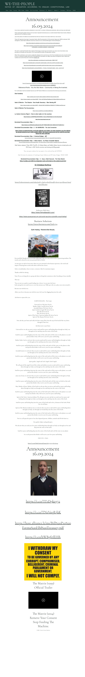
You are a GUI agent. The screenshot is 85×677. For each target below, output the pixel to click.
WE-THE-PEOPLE (20, 3)
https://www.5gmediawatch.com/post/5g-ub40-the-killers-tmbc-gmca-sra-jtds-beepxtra (43, 65)
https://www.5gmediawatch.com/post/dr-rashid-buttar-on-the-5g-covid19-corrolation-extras (43, 62)
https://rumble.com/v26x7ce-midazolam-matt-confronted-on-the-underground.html (43, 161)
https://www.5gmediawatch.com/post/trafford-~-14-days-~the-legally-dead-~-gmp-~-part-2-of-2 (43, 68)
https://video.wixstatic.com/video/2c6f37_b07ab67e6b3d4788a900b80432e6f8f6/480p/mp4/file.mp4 (43, 142)
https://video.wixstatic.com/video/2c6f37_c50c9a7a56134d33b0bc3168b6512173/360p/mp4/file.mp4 (42, 105)
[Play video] (43, 477)
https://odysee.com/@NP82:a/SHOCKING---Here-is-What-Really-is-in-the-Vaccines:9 (43, 116)
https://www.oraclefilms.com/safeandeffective (43, 110)
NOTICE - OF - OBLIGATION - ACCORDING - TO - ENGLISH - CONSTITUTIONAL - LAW (37, 7)
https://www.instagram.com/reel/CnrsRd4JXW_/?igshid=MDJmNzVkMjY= (43, 138)
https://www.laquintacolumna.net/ (43, 119)
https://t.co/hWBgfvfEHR (43, 537)
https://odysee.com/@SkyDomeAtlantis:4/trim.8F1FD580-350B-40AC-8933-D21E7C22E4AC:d (43, 125)
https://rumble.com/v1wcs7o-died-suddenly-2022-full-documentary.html (43, 96)
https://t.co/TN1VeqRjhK (43, 512)
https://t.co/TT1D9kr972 (43, 501)
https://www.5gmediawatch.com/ (43, 212)
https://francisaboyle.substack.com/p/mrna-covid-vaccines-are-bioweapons (43, 43)
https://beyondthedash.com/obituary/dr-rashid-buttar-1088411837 (42, 60)
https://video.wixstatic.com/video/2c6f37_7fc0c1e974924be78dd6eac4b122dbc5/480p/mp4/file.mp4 (43, 99)
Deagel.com (36, 57)
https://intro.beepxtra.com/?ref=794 (42, 224)
